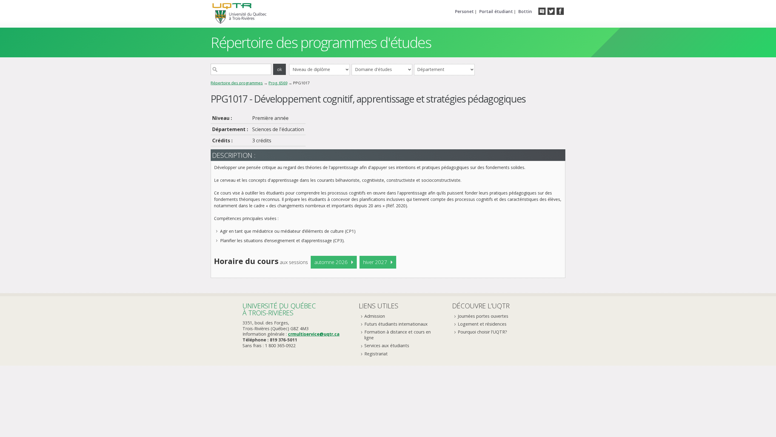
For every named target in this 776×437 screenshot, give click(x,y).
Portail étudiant (496, 11)
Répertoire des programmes (237, 83)
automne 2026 (331, 262)
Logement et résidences (482, 324)
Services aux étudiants (386, 345)
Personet (464, 11)
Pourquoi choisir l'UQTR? (482, 332)
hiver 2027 (375, 262)
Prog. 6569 (278, 83)
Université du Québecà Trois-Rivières (279, 309)
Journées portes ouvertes (483, 316)
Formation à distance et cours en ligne (397, 334)
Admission (374, 316)
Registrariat (376, 354)
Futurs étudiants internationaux (396, 324)
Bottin (525, 11)
